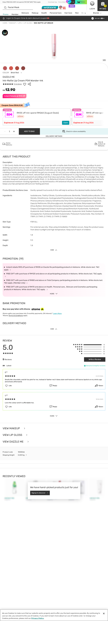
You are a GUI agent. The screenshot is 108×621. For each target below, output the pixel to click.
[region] (54, 615)
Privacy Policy (37, 618)
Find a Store (61, 2)
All (4, 366)
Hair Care (68, 13)
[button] (102, 5)
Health (44, 13)
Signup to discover (38, 493)
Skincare (25, 13)
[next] (85, 13)
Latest (8, 366)
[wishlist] (25, 84)
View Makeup (12, 428)
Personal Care (56, 13)
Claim (65, 123)
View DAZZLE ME (13, 441)
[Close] (104, 613)
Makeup (35, 13)
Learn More (57, 313)
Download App (52, 2)
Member (15, 14)
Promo (5, 14)
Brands (96, 13)
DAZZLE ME (9, 77)
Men (77, 13)
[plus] (14, 131)
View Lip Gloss (13, 435)
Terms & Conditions (16, 315)
